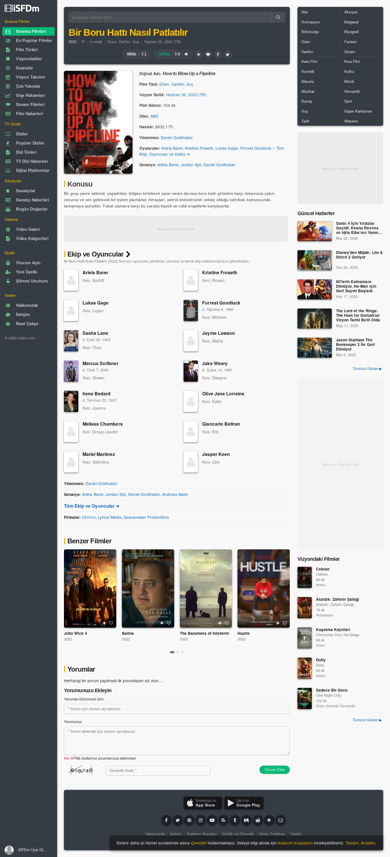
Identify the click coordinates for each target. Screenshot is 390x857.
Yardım (296, 833)
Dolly (321, 659)
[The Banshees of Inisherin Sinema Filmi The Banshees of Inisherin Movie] (206, 588)
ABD (154, 116)
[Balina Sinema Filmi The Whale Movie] (148, 588)
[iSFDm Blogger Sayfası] (223, 820)
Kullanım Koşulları (202, 833)
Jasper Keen (216, 454)
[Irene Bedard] (71, 401)
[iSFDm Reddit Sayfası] (258, 820)
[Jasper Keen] (191, 461)
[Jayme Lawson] (191, 340)
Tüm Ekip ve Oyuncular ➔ (91, 505)
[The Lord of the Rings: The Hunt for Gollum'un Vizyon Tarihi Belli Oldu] (314, 319)
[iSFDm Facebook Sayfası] (166, 820)
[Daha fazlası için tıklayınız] (269, 820)
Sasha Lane (95, 333)
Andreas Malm (175, 494)
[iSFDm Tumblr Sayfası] (235, 820)
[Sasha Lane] (71, 340)
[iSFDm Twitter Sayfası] (178, 820)
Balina (128, 633)
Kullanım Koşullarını (295, 843)
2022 (68, 639)
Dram (111, 41)
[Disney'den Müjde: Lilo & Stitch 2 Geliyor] (314, 260)
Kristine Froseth (199, 148)
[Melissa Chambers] (71, 431)
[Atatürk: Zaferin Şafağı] (304, 607)
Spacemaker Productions (146, 517)
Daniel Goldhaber (177, 137)
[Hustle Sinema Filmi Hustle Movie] (264, 588)
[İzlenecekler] (198, 54)
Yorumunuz (73, 721)
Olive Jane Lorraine (223, 393)
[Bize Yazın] (281, 820)
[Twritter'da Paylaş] (228, 54)
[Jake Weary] (191, 371)
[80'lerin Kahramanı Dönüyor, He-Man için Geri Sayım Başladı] (314, 289)
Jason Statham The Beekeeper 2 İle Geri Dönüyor (355, 345)
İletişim (176, 833)
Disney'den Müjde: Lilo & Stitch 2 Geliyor (359, 255)
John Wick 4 (75, 633)
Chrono (88, 517)
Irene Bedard (96, 393)
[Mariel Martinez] (71, 461)
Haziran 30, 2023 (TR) (162, 41)
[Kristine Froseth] (191, 280)
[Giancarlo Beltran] (191, 431)
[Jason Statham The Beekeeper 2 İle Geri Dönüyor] (314, 348)
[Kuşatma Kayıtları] (304, 637)
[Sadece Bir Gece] (304, 698)
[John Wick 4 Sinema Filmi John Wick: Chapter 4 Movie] (90, 588)
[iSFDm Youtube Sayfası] (212, 820)
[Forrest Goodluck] (191, 310)
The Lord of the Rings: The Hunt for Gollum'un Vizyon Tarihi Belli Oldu (358, 316)
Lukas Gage (227, 148)
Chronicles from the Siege (337, 634)
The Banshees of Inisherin (204, 633)
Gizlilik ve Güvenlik (238, 833)
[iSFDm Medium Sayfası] (246, 820)
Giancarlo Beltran (221, 424)
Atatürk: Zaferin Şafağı (337, 599)
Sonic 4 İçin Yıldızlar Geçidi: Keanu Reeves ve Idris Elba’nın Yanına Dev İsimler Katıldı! (358, 228)
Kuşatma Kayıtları (333, 629)
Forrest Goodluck (256, 148)
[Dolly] (304, 668)
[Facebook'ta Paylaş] (218, 54)
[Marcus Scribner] (71, 371)
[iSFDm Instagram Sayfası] (201, 820)
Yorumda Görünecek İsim (84, 699)
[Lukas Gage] (71, 310)
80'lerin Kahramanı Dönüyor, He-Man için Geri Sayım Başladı (356, 286)
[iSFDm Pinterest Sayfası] (189, 820)
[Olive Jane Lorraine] (191, 401)
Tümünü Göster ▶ (367, 368)
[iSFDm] (22, 8)
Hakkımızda (155, 833)
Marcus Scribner (100, 363)
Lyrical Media (109, 517)
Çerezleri (199, 843)
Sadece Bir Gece (332, 690)
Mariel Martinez (99, 454)
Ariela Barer (171, 148)
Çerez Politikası (272, 833)
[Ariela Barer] (71, 280)
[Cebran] (304, 577)
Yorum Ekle (274, 769)
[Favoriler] (208, 54)
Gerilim (124, 41)
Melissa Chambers (103, 424)
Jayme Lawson (218, 333)
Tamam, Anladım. (361, 843)
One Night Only (328, 695)
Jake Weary (214, 363)
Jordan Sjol (191, 164)
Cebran (322, 569)
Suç (136, 41)
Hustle (244, 633)
